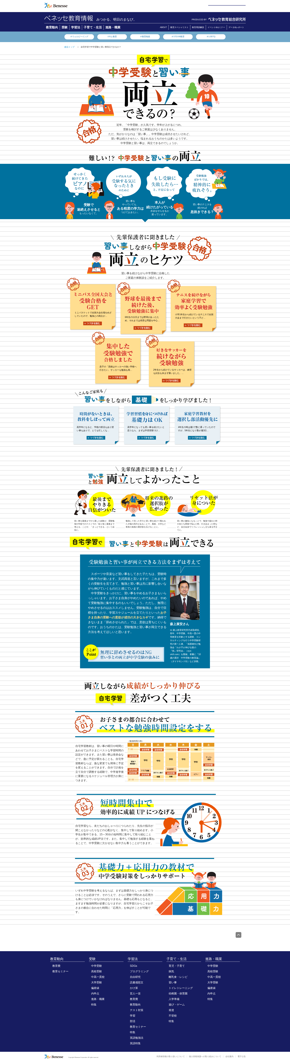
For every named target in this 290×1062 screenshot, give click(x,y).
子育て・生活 (93, 27)
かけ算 (134, 988)
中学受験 (96, 965)
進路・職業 (112, 27)
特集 (93, 1004)
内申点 (95, 993)
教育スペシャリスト (179, 27)
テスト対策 (136, 1010)
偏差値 (95, 988)
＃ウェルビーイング (79, 36)
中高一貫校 (98, 976)
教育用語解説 (198, 27)
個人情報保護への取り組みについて (205, 1056)
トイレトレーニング (181, 988)
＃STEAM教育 (177, 36)
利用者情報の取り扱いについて (171, 1056)
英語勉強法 (136, 1037)
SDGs (133, 965)
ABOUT (163, 27)
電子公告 (242, 1056)
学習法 (75, 27)
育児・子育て (177, 965)
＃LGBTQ (210, 36)
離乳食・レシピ (178, 976)
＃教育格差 (145, 36)
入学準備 (174, 999)
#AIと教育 (112, 36)
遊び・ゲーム (177, 1004)
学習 (132, 1015)
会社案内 (229, 1056)
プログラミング (139, 971)
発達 (171, 1010)
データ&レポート (236, 27)
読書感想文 (136, 982)
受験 (65, 27)
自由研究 (135, 976)
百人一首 (135, 993)
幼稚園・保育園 (178, 993)
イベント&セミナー (216, 27)
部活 (132, 1021)
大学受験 (96, 982)
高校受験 (96, 971)
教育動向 (52, 27)
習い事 (173, 982)
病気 (171, 971)
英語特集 (135, 1043)
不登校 (173, 1015)
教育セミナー (60, 971)
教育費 (56, 965)
